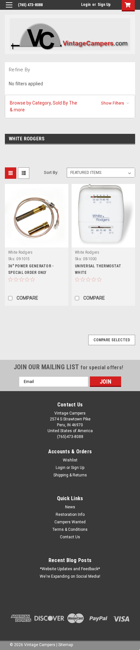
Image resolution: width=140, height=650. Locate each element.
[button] (70, 106)
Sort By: (51, 172)
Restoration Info (70, 514)
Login (86, 4)
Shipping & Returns (70, 475)
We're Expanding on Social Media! (70, 576)
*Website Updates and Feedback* (70, 569)
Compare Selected (111, 340)
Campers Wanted (70, 522)
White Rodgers (20, 252)
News (70, 507)
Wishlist (70, 460)
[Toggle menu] (9, 9)
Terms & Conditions (70, 529)
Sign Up (104, 4)
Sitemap (65, 645)
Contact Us (70, 537)
